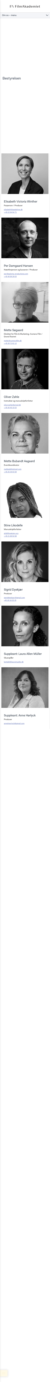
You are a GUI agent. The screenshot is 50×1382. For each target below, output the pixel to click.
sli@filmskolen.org (11, 533)
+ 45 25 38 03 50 (10, 472)
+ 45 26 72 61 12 (10, 343)
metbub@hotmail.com (12, 469)
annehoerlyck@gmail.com (14, 724)
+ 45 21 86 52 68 (10, 536)
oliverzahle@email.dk (12, 405)
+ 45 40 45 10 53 (10, 408)
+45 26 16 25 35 (10, 600)
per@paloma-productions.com (16, 274)
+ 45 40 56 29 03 (10, 277)
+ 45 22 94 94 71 (10, 212)
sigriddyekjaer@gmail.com (14, 598)
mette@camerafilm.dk (13, 341)
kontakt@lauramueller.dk (13, 662)
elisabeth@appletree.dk (13, 210)
